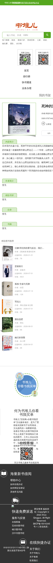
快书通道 (26, 82)
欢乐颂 (19, 43)
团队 (12, 43)
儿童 (39, 40)
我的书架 (45, 95)
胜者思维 (30, 40)
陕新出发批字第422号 (18, 549)
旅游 (13, 40)
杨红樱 (5, 43)
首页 (26, 70)
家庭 (45, 40)
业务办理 (26, 88)
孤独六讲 (21, 40)
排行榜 (26, 76)
